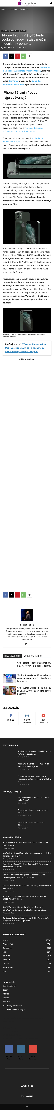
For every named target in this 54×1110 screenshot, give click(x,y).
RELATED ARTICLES (12, 656)
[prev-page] (4, 700)
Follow (27, 714)
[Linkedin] (27, 643)
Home (3, 9)
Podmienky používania (12, 1005)
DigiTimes (13, 81)
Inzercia (6, 994)
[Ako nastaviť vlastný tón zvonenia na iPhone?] (9, 813)
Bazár (5, 990)
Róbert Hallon (9, 48)
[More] (29, 56)
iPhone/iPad (23, 9)
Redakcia (6, 1001)
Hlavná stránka (9, 982)
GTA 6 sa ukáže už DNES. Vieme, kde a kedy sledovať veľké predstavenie (27, 887)
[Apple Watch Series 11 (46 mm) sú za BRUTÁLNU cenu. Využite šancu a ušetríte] (9, 690)
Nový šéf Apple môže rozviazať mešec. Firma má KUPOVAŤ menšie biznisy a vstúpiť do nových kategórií (25, 908)
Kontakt (6, 997)
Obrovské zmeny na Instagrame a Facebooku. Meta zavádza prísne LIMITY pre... (34, 779)
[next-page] (8, 700)
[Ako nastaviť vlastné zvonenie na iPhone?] (9, 824)
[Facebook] (5, 56)
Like (10, 714)
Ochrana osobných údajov (14, 1009)
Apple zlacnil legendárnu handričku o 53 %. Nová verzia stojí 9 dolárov (25, 843)
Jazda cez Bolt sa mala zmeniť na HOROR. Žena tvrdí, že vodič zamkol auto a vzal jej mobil (26, 919)
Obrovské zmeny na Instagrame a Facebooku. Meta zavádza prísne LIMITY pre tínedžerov (24, 876)
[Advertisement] (27, 472)
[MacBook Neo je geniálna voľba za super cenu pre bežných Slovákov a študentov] (9, 678)
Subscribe (43, 714)
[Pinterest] (17, 56)
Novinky (23, 31)
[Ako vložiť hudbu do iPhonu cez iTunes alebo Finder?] (9, 800)
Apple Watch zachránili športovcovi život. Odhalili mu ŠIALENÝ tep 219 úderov (24, 897)
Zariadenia (13, 9)
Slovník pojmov (9, 986)
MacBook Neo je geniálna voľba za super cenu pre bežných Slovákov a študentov (34, 678)
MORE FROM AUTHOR (33, 656)
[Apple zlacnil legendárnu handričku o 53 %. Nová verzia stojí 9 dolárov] (9, 665)
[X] (11, 56)
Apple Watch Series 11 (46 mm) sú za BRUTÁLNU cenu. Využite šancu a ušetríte (34, 690)
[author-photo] (27, 621)
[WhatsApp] (23, 56)
